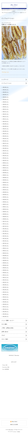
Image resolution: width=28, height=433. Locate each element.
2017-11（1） (6, 223)
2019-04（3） (6, 199)
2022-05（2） (6, 133)
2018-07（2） (6, 211)
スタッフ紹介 (4, 339)
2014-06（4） (6, 301)
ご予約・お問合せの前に (7, 328)
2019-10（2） (6, 189)
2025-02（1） (6, 89)
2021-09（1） (6, 145)
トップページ (4, 79)
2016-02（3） (6, 270)
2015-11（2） (6, 277)
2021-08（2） (6, 148)
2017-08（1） (6, 231)
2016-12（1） (6, 248)
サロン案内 (4, 324)
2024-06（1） (6, 94)
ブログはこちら (5, 72)
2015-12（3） (6, 275)
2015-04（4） (6, 289)
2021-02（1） (6, 157)
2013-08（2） (6, 314)
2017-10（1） (6, 226)
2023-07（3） (6, 114)
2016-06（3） (6, 260)
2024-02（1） (6, 104)
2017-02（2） (6, 243)
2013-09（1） (6, 311)
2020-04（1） (6, 179)
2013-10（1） (6, 309)
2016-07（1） (6, 257)
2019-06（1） (6, 194)
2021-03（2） (6, 155)
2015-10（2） (6, 279)
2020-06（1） (6, 177)
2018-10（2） (6, 209)
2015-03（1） (6, 292)
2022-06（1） (6, 131)
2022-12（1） (6, 116)
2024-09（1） (6, 92)
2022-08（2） (6, 126)
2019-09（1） (6, 192)
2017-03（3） (6, 240)
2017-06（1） (6, 233)
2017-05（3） (6, 236)
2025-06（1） (6, 87)
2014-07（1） (6, 299)
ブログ (3, 335)
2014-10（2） (6, 296)
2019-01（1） (6, 201)
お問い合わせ (4, 331)
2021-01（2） (6, 160)
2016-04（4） (6, 265)
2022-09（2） (6, 123)
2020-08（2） (6, 172)
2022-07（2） (6, 128)
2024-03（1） (6, 101)
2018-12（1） (6, 204)
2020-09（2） (6, 170)
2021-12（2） (6, 143)
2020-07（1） (6, 175)
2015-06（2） (6, 284)
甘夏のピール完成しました (9, 24)
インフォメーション (6, 83)
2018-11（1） (6, 206)
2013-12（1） (6, 306)
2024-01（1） (6, 106)
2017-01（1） (6, 245)
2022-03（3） (6, 138)
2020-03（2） (6, 182)
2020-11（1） (6, 165)
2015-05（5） (6, 287)
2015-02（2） (6, 294)
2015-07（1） (6, 282)
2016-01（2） (6, 272)
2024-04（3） (6, 99)
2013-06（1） (6, 316)
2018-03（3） (6, 218)
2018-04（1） (6, 216)
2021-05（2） (6, 153)
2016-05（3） (6, 262)
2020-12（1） (6, 162)
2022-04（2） (6, 136)
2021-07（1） (6, 150)
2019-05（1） (6, 196)
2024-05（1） (6, 97)
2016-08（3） (6, 255)
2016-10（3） (6, 253)
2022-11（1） (6, 118)
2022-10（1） (6, 121)
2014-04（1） (6, 304)
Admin (18, 431)
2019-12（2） (6, 187)
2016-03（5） (6, 267)
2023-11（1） (6, 111)
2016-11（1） (6, 250)
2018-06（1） (6, 214)
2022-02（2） (6, 140)
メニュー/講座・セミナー (7, 320)
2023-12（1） (6, 109)
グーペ (14, 431)
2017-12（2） (6, 221)
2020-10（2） (6, 167)
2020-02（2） (6, 184)
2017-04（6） (6, 238)
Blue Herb (11, 429)
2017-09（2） (6, 228)
